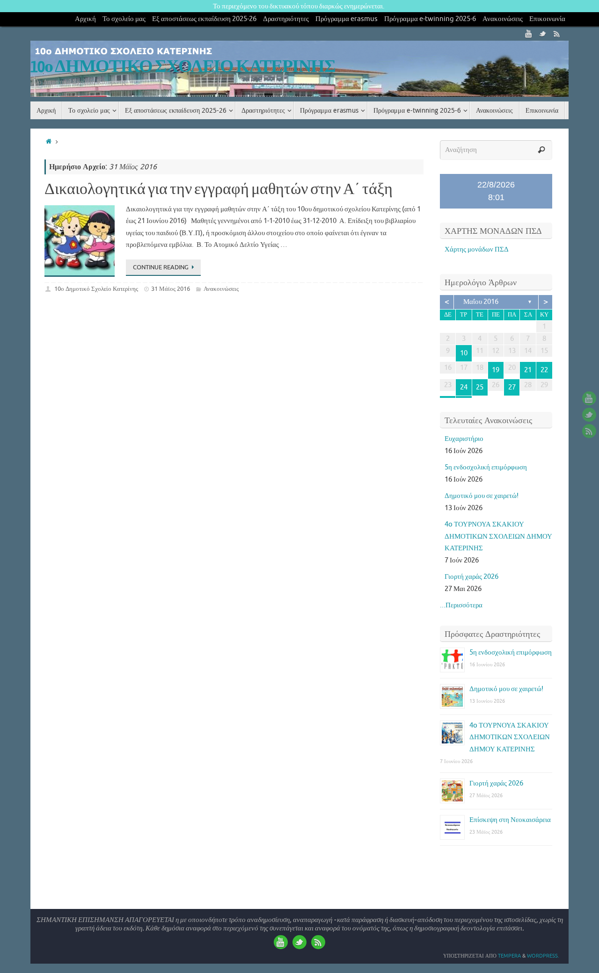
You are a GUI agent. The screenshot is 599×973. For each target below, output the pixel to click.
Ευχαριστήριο (464, 438)
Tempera (509, 955)
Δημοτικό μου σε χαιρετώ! (482, 495)
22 (544, 370)
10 (464, 353)
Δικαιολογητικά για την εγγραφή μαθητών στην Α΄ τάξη (218, 189)
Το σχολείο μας (124, 18)
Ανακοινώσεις (502, 18)
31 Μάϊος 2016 (170, 289)
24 (464, 387)
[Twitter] (543, 34)
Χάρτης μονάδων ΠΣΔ (477, 249)
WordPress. (543, 955)
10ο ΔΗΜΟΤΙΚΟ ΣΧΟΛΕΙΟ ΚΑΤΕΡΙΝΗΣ (183, 66)
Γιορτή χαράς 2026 (471, 576)
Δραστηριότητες (286, 18)
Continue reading (161, 267)
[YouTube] (529, 34)
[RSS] (557, 34)
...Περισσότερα (461, 605)
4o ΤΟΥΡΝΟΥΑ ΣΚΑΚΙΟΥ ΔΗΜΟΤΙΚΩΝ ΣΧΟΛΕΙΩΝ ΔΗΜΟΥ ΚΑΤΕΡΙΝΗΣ (498, 536)
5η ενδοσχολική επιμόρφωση (486, 467)
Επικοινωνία (547, 18)
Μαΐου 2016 (480, 301)
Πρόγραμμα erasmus (346, 18)
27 (512, 387)
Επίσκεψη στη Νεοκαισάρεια (510, 819)
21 (528, 370)
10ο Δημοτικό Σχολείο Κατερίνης (96, 289)
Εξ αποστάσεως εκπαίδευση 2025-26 (204, 18)
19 (495, 370)
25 (479, 387)
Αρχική (85, 18)
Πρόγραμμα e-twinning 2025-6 (430, 18)
